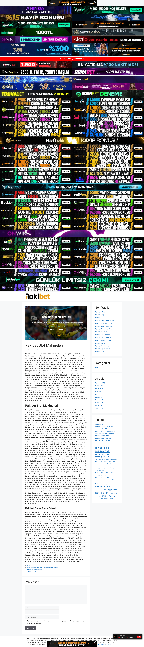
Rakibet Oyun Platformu (103, 337)
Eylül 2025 (98, 394)
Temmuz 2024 (100, 408)
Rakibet (29, 566)
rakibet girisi (102, 447)
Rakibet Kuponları (101, 332)
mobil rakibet (98, 429)
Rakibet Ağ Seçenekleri (103, 349)
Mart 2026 (98, 391)
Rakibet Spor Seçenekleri (103, 340)
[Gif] (72, 140)
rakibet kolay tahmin (99, 463)
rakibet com (108, 442)
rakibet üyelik (110, 489)
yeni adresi (97, 498)
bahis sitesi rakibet (32, 567)
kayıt (112, 426)
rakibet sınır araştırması (100, 481)
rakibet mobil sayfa (99, 465)
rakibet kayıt (112, 461)
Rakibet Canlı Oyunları (102, 334)
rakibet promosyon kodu (104, 475)
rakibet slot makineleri (44, 567)
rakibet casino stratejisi (100, 442)
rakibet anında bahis (99, 433)
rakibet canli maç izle (103, 438)
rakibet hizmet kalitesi (100, 459)
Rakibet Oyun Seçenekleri (105, 472)
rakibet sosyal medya (99, 479)
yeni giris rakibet (107, 499)
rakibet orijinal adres (99, 470)
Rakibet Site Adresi (32, 571)
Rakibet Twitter (102, 486)
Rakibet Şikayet (102, 493)
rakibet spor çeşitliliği (110, 479)
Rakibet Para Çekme (102, 346)
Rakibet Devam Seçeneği (103, 326)
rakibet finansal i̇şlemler (100, 445)
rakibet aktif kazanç (111, 431)
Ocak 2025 (99, 405)
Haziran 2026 (99, 386)
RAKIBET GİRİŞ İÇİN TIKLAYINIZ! (72, 59)
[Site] (36, 101)
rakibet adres (111, 429)
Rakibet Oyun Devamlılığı (103, 329)
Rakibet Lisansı (100, 343)
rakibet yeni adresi (99, 490)
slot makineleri (55, 567)
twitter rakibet (109, 496)
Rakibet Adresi (100, 312)
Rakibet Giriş (99, 315)
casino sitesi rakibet (102, 426)
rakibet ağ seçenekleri (109, 433)
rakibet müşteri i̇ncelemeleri (105, 468)
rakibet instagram (102, 461)
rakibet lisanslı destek (109, 463)
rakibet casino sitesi (102, 440)
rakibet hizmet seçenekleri (111, 459)
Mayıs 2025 (99, 400)
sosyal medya (98, 496)
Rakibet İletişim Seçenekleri (104, 320)
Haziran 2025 (99, 397)
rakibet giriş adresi (102, 454)
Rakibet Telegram (101, 484)
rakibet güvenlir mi (102, 457)
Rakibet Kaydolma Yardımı (104, 323)
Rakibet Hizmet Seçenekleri (34, 569)
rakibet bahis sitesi (102, 436)
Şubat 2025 (99, 403)
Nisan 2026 (99, 388)
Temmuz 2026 (100, 383)
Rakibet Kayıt (99, 351)
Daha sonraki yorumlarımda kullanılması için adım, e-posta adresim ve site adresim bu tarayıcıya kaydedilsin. (56, 622)
